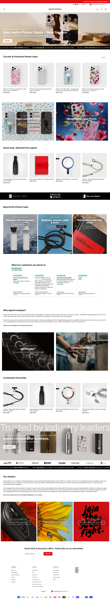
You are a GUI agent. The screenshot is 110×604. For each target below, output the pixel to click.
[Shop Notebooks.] (90, 234)
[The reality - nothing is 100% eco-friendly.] (91, 521)
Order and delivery (36, 581)
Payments (34, 577)
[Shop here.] (28, 121)
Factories (13, 579)
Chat (33, 572)
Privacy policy (35, 579)
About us (13, 570)
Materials (13, 581)
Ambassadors (56, 577)
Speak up (34, 574)
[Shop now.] (82, 121)
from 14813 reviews (17, 270)
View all (103, 57)
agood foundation (15, 574)
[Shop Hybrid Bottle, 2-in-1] (20, 234)
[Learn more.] (28, 351)
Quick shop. (15, 85)
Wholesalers (56, 574)
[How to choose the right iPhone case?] (18, 521)
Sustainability (14, 572)
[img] (55, 268)
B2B (54, 579)
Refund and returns (37, 584)
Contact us (34, 570)
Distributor (55, 572)
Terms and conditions (37, 586)
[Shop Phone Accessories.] (55, 234)
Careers (13, 577)
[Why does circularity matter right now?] (55, 521)
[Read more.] (82, 351)
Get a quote (56, 570)
